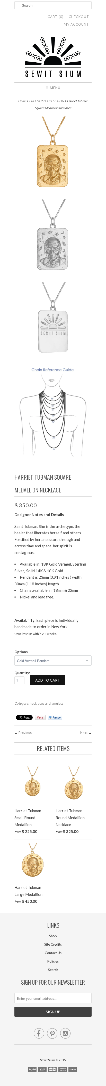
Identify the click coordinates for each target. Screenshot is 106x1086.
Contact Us (53, 953)
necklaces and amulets (46, 703)
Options (21, 652)
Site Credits (53, 944)
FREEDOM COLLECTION (46, 101)
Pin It (40, 717)
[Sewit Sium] (53, 57)
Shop (53, 936)
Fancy (55, 717)
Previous (25, 733)
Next (83, 733)
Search (53, 970)
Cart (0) (56, 17)
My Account (76, 24)
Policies (53, 961)
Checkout (79, 17)
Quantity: (22, 673)
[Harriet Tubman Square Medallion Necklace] (53, 156)
